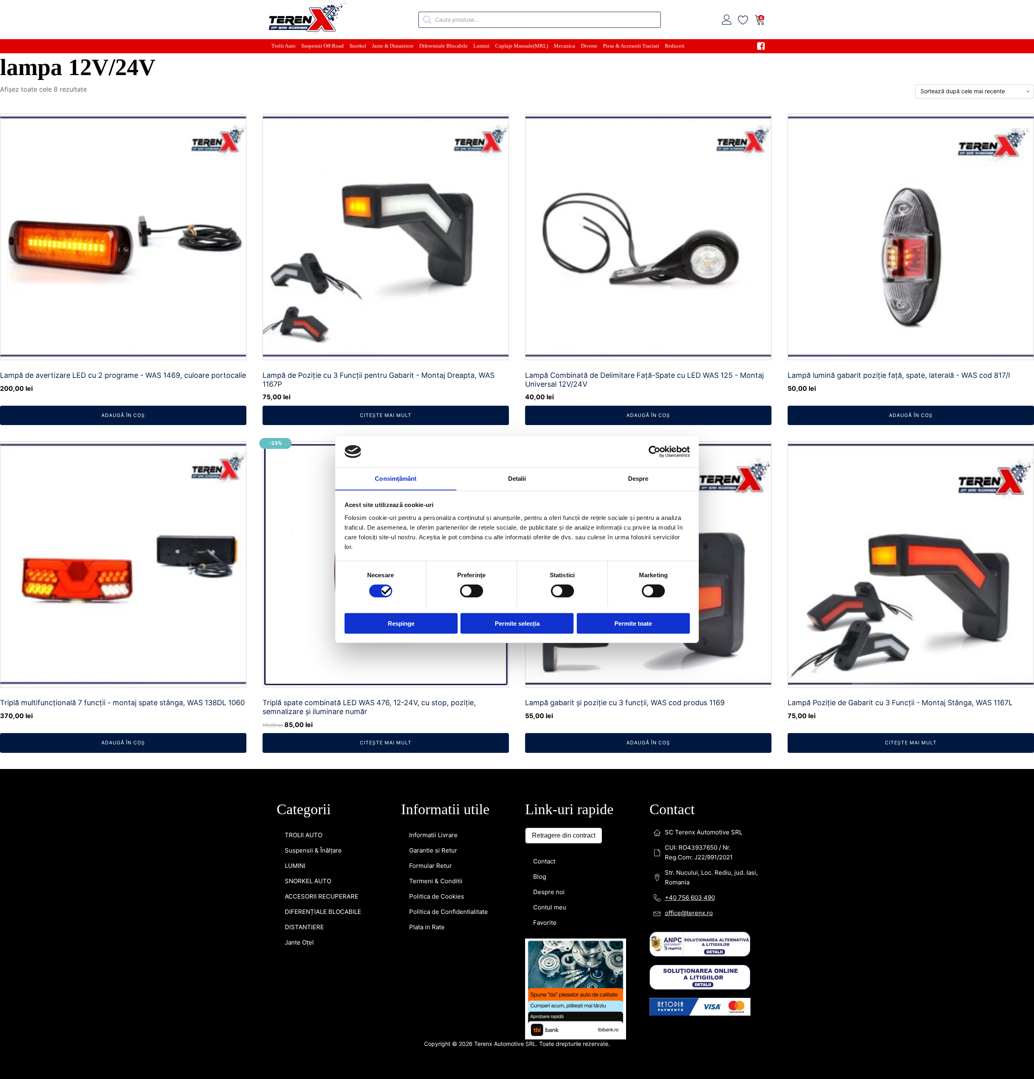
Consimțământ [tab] (395, 478)
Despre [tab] (638, 478)
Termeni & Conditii (435, 881)
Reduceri (675, 46)
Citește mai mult (386, 415)
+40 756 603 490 (690, 897)
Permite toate (633, 623)
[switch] (471, 590)
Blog (539, 876)
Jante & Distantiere (393, 46)
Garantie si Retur (433, 850)
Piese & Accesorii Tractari (631, 46)
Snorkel (357, 46)
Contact (544, 861)
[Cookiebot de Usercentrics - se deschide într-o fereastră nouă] (654, 452)
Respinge (401, 623)
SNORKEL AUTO (308, 881)
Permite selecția (517, 623)
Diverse (589, 46)
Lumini (481, 46)
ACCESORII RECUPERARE (321, 896)
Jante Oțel (299, 942)
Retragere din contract (563, 835)
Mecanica (564, 46)
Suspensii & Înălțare (313, 850)
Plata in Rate (427, 927)
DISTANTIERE (304, 927)
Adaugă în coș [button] (123, 415)
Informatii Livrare (433, 835)
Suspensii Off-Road (322, 46)
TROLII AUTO (303, 835)
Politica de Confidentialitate (448, 912)
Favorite (545, 922)
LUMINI (295, 865)
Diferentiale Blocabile (443, 46)
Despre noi (549, 892)
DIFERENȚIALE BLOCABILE (323, 912)
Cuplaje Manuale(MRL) (521, 46)
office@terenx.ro (689, 913)
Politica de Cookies (436, 896)
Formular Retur (430, 865)
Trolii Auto (283, 46)
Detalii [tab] (517, 478)
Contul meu (549, 907)
